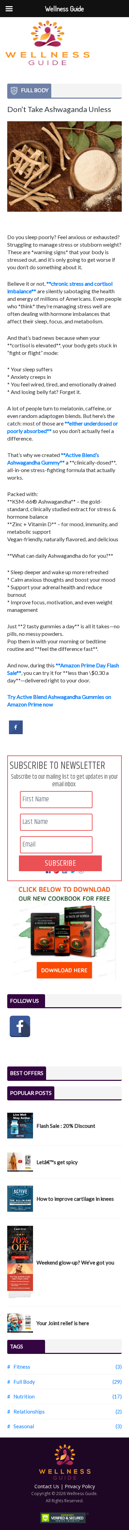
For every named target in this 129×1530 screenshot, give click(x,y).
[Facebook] (20, 1026)
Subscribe (60, 863)
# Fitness (18, 1367)
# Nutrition (21, 1396)
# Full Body (21, 1382)
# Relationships (26, 1411)
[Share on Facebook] (16, 732)
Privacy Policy (80, 1486)
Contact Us (46, 1486)
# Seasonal (20, 1426)
